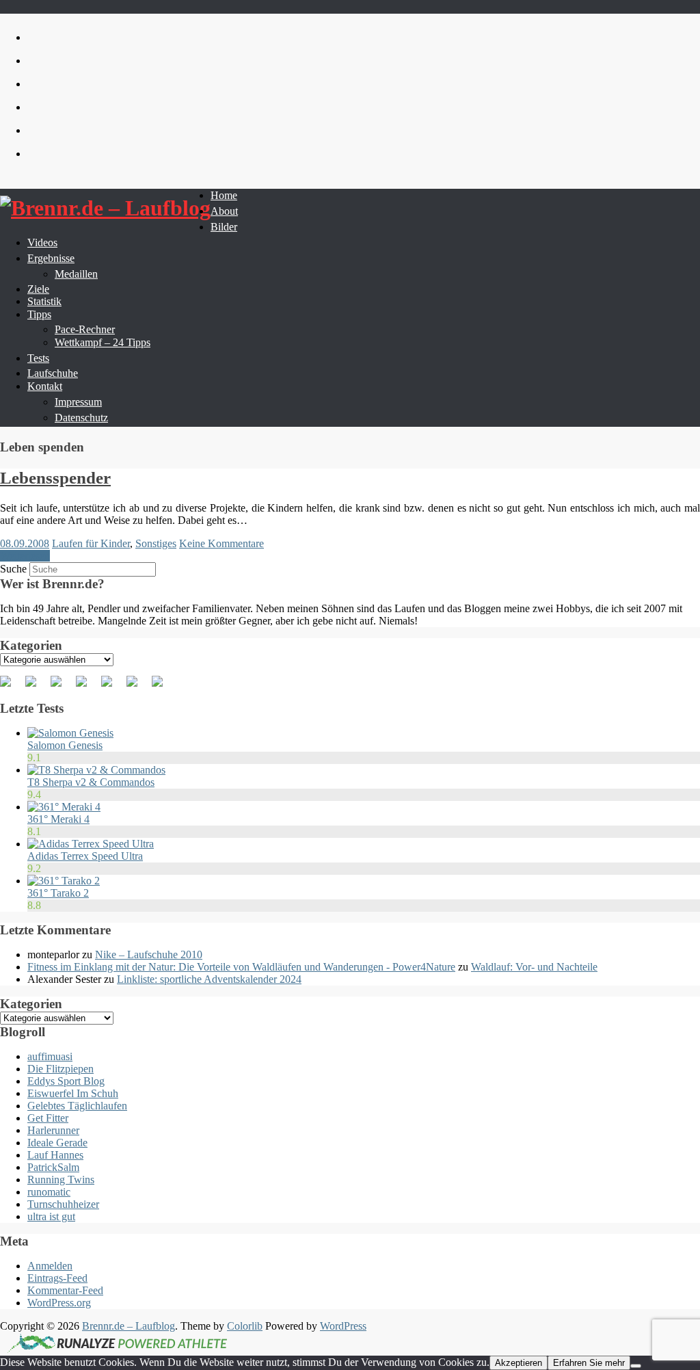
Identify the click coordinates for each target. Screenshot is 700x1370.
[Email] (163, 687)
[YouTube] (112, 687)
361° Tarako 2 (58, 893)
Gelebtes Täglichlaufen (77, 1105)
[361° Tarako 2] (63, 880)
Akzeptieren (518, 1363)
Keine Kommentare (221, 543)
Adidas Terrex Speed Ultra (85, 856)
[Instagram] (137, 687)
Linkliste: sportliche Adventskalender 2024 (209, 979)
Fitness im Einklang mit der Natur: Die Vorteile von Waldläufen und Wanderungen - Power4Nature (241, 967)
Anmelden (49, 1266)
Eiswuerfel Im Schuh (72, 1093)
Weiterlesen (25, 556)
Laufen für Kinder (91, 543)
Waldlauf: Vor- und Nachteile (534, 967)
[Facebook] (11, 687)
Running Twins (60, 1179)
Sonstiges (155, 543)
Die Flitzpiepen (60, 1069)
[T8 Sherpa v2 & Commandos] (96, 770)
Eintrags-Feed (57, 1278)
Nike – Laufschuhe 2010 (148, 954)
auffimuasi (49, 1056)
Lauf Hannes (55, 1155)
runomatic (48, 1192)
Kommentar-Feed (65, 1290)
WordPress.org (59, 1302)
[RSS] (87, 687)
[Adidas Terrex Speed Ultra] (90, 843)
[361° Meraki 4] (63, 807)
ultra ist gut (51, 1216)
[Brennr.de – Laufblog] (105, 208)
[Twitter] (36, 687)
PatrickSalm (53, 1167)
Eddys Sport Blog (66, 1081)
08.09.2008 (24, 543)
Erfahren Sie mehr (589, 1363)
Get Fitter (47, 1118)
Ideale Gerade (57, 1142)
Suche (13, 569)
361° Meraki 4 (58, 819)
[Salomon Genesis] (70, 733)
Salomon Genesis (65, 745)
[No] (635, 1366)
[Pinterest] (61, 687)
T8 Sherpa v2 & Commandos (90, 782)
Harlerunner (53, 1130)
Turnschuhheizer (63, 1204)
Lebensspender (55, 478)
